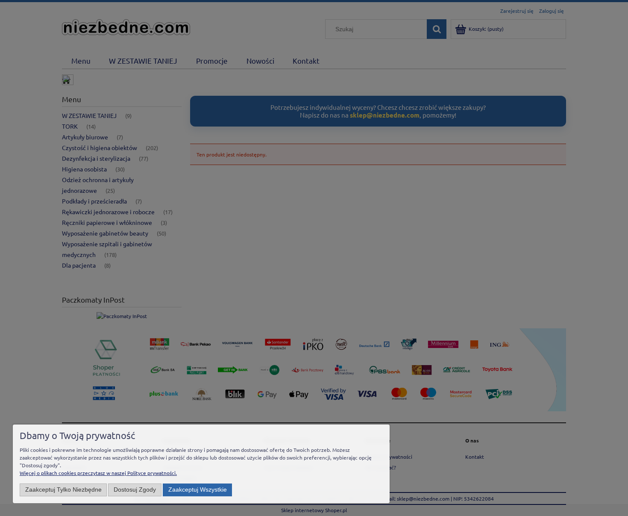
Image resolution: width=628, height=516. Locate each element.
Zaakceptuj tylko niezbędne (63, 490)
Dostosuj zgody (135, 490)
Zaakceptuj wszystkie (197, 490)
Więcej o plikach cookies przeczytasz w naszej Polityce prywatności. (98, 472)
